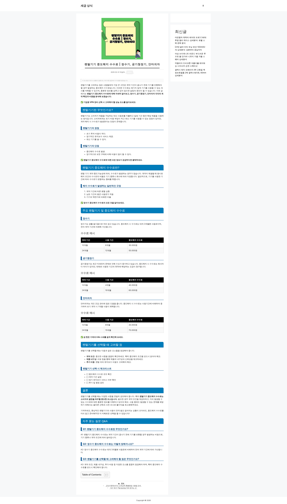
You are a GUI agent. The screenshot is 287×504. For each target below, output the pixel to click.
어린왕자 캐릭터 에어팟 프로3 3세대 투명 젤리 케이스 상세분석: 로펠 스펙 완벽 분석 (190, 40)
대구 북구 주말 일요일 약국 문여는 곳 (123, 488)
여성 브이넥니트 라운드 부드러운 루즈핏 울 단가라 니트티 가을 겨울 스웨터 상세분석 (190, 56)
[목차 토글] (105, 475)
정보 (122, 483)
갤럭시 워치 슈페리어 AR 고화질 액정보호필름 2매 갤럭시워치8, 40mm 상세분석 (190, 73)
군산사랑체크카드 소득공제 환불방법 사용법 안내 (123, 486)
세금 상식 (87, 5)
